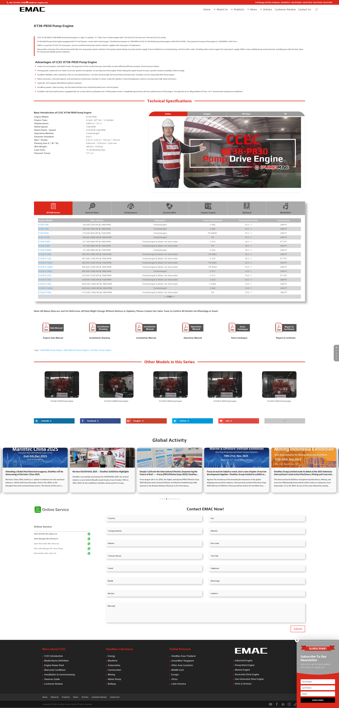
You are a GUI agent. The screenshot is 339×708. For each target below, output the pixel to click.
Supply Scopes (208, 212)
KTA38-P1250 (44, 275)
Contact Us (304, 9)
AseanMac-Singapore (182, 660)
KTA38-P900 (44, 241)
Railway (112, 683)
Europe (175, 674)
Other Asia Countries (182, 665)
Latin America (178, 683)
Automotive (114, 665)
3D (285, 114)
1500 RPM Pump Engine (51, 350)
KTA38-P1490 (44, 292)
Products (239, 9)
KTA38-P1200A (45, 262)
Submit (298, 628)
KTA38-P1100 (44, 258)
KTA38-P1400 (44, 284)
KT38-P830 (43, 233)
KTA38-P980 (44, 246)
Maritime (112, 660)
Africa (174, 679)
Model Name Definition (56, 660)
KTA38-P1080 (44, 254)
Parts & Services (243, 683)
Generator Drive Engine (247, 674)
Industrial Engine (244, 660)
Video (168, 114)
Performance (130, 212)
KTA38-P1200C (45, 271)
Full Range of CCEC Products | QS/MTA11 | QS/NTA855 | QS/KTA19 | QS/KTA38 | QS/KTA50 (293, 2)
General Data (92, 212)
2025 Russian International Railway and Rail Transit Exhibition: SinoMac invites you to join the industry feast (301, 473)
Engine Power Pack (54, 665)
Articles (267, 9)
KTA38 (94, 350)
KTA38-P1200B (45, 267)
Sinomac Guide (52, 679)
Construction (114, 669)
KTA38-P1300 (44, 279)
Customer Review (285, 9)
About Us (222, 9)
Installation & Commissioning (59, 674)
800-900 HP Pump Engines (76, 350)
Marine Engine (242, 669)
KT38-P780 (43, 229)
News (253, 9)
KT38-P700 (43, 224)
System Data (169, 212)
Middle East (177, 669)
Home (207, 9)
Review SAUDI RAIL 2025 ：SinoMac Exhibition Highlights (33, 471)
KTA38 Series (53, 212)
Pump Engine (105, 350)
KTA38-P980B (44, 250)
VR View (246, 114)
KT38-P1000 (44, 237)
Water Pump (114, 679)
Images (207, 114)
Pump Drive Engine (245, 665)
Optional (246, 212)
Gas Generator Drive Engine (249, 679)
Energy (111, 656)
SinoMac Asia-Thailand (183, 656)
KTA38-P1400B (45, 288)
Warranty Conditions (55, 669)
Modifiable (285, 212)
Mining (111, 674)
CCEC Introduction (53, 656)
